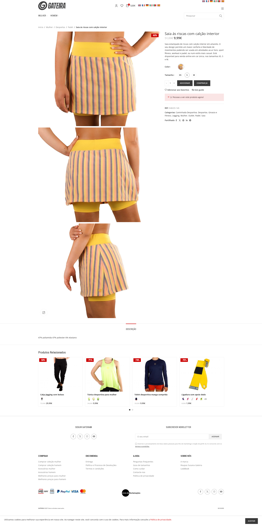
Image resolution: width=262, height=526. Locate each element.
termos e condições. (142, 446)
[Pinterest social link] (183, 120)
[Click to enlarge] (43, 312)
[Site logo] (55, 5)
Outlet (191, 115)
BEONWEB (221, 508)
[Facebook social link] (176, 120)
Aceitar (251, 521)
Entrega (89, 461)
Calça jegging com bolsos (52, 394)
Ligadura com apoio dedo (194, 394)
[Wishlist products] (122, 5)
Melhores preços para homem (52, 479)
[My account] (116, 5)
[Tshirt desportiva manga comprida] (154, 374)
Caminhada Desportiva (186, 112)
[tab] (131, 328)
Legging (175, 115)
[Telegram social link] (190, 120)
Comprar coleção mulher (49, 461)
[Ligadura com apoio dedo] (201, 374)
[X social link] (180, 120)
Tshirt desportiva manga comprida (151, 394)
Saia (203, 115)
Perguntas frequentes (143, 461)
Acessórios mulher (46, 468)
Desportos (60, 27)
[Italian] (151, 5)
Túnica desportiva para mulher (101, 394)
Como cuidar (139, 468)
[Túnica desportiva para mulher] (107, 374)
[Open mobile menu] (222, 8)
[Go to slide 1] (129, 409)
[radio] (181, 67)
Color (167, 66)
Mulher (49, 27)
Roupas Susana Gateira (191, 465)
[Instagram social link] (87, 436)
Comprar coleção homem (49, 465)
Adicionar (185, 83)
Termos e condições (95, 468)
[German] (147, 5)
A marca (184, 461)
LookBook (185, 468)
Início (40, 27)
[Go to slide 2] (132, 409)
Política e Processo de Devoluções (101, 465)
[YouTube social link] (94, 436)
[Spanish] (158, 5)
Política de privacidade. (161, 519)
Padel (70, 27)
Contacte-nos (139, 472)
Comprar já (202, 83)
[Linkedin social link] (186, 120)
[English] (139, 5)
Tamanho (169, 75)
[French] (143, 5)
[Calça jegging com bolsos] (60, 374)
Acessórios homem (47, 472)
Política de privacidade (143, 476)
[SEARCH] (221, 16)
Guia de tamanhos (141, 465)
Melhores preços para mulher (52, 476)
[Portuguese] (154, 5)
